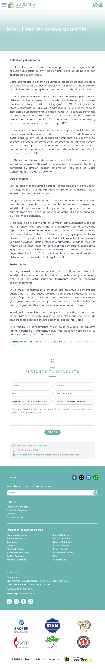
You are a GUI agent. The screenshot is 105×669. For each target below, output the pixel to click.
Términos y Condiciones (19, 506)
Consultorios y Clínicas (38, 584)
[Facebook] (74, 477)
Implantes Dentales (16, 559)
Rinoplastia (12, 542)
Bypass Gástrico (61, 538)
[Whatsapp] (95, 477)
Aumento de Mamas (17, 535)
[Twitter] (81, 477)
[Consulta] (100, 4)
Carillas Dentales (15, 556)
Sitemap (11, 513)
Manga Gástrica (61, 549)
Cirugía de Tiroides (16, 549)
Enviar (52, 432)
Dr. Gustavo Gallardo (35, 445)
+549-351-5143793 (27, 593)
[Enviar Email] (95, 492)
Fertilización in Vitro (21, 153)
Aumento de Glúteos (17, 538)
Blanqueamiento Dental (18, 552)
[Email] (88, 477)
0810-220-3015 (24, 589)
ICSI (55, 556)
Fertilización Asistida (30, 454)
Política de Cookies (16, 510)
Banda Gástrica (61, 535)
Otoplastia (12, 545)
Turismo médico (15, 517)
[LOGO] (21, 5)
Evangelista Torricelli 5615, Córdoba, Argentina (45, 580)
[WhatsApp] (30, 601)
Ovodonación (60, 559)
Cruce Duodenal (61, 545)
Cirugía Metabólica (62, 542)
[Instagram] (16, 601)
